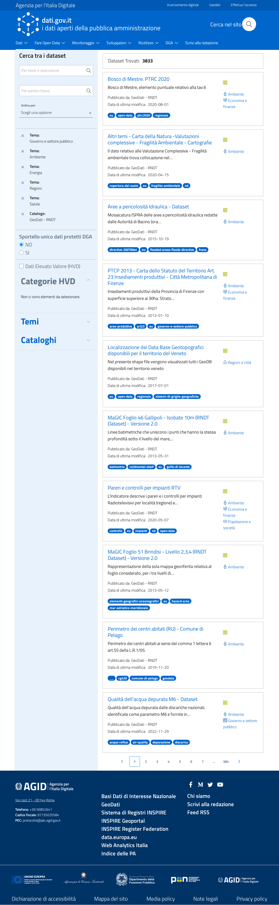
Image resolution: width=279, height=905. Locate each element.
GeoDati (110, 804)
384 (226, 761)
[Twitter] (210, 784)
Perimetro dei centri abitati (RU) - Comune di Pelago (155, 632)
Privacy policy (251, 899)
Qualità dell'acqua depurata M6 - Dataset (152, 699)
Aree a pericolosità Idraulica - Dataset (148, 206)
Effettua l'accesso (244, 4)
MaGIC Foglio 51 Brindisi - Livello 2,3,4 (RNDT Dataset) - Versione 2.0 (157, 555)
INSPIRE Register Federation (134, 829)
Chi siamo (198, 796)
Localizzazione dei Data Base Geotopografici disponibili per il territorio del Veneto (156, 350)
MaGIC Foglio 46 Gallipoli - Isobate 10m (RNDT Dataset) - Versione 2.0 (158, 421)
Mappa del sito (111, 899)
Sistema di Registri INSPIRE (133, 813)
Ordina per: (28, 105)
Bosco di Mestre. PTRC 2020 (138, 79)
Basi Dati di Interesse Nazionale (138, 796)
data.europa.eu (119, 837)
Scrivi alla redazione (210, 804)
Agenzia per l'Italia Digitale (45, 5)
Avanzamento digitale (183, 4)
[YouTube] (220, 784)
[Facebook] (190, 784)
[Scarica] (225, 82)
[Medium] (200, 784)
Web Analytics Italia (124, 845)
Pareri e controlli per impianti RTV (144, 487)
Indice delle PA (118, 853)
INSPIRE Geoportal (123, 821)
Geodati (214, 4)
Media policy (160, 899)
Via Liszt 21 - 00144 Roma (34, 800)
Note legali (205, 899)
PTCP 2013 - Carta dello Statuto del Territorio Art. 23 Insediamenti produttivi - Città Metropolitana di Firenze (162, 277)
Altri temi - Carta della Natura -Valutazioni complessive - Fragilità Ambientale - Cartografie (160, 139)
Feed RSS (198, 812)
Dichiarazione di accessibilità (44, 899)
